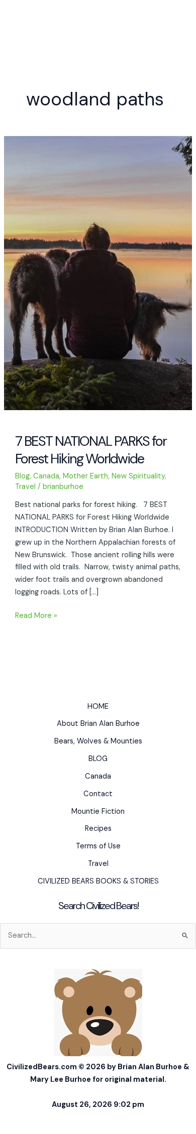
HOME (98, 706)
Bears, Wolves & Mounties (98, 741)
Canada (46, 476)
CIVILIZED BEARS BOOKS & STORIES (98, 881)
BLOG (98, 759)
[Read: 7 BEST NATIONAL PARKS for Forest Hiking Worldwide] (98, 273)
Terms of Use (98, 846)
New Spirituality (138, 476)
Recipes (98, 828)
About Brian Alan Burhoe (98, 723)
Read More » (36, 616)
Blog (22, 476)
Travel (25, 486)
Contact (98, 794)
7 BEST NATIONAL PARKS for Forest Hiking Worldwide (90, 450)
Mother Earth (85, 476)
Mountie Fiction (98, 811)
